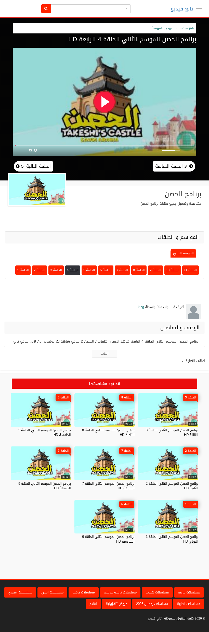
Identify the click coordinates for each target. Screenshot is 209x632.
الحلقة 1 (23, 270)
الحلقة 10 (172, 270)
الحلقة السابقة (171, 166)
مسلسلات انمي (52, 592)
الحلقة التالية (35, 166)
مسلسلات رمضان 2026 (152, 604)
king (141, 307)
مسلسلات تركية (83, 592)
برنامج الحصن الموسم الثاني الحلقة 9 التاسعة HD (44, 485)
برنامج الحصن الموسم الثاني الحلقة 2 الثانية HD (172, 485)
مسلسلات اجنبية (188, 604)
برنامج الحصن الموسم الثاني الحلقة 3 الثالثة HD (172, 432)
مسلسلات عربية (189, 592)
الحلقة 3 (56, 270)
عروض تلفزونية (162, 28)
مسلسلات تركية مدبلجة (120, 592)
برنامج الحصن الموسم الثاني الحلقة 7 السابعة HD (108, 485)
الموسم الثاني (183, 253)
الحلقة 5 (89, 270)
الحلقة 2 (39, 270)
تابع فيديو (182, 9)
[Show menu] (198, 8)
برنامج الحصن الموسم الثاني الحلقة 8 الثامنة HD (108, 432)
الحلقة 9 (155, 270)
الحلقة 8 (139, 270)
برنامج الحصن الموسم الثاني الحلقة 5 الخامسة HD (44, 432)
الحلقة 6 (106, 270)
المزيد (104, 353)
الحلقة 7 (122, 270)
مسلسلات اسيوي (20, 592)
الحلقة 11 (190, 270)
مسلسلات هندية (157, 592)
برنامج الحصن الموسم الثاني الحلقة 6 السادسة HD (108, 538)
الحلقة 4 (73, 270)
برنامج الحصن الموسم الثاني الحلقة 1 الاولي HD (172, 538)
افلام (93, 604)
